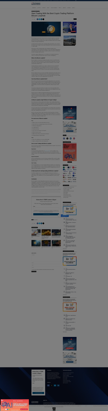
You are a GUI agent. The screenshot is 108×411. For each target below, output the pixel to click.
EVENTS (73, 7)
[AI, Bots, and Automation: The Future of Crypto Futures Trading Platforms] (56, 232)
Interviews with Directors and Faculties (68, 376)
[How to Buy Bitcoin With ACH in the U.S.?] (46, 243)
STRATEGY (43, 7)
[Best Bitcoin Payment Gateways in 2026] (36, 232)
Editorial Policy (64, 0)
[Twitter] (39, 19)
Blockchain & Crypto (37, 11)
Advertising (61, 0)
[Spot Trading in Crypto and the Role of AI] (56, 243)
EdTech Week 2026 (68, 325)
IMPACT (60, 7)
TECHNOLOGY (33, 11)
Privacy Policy (83, 405)
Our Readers (37, 0)
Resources (41, 0)
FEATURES (68, 7)
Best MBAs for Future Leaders (67, 188)
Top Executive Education (56, 0)
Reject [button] (54, 409)
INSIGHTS (64, 7)
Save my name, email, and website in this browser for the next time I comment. (43, 269)
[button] (76, 0)
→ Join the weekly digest (46, 214)
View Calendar (65, 248)
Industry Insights (65, 192)
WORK (48, 7)
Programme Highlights (66, 189)
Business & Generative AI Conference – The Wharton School (71, 233)
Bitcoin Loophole (47, 150)
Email (34, 206)
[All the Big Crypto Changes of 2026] (36, 243)
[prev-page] (32, 249)
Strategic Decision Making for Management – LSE (70, 273)
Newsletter (51, 0)
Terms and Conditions (90, 405)
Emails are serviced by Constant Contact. (38, 390)
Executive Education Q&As (67, 194)
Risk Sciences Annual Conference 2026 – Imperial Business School (70, 226)
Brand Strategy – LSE (69, 276)
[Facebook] (37, 19)
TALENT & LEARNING (54, 7)
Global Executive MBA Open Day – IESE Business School (70, 319)
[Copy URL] (43, 19)
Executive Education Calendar (67, 381)
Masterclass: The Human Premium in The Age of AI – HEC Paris (71, 284)
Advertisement (35, 219)
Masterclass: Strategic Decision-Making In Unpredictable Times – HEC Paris (71, 279)
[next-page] (33, 249)
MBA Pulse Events (65, 197)
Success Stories (65, 193)
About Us (35, 0)
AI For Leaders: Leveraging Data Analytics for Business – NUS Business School (70, 241)
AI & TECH (39, 7)
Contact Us (68, 0)
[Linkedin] (41, 19)
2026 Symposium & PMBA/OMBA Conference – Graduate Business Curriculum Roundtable (70, 329)
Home (32, 0)
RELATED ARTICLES (34, 227)
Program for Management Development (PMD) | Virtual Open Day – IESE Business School (70, 237)
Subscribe (48, 0)
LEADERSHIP (34, 7)
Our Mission (44, 0)
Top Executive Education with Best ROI (68, 187)
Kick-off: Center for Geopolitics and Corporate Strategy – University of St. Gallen (71, 246)
